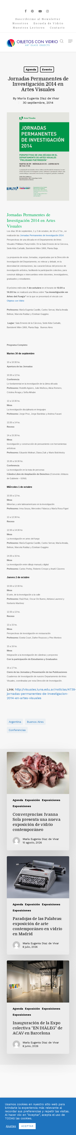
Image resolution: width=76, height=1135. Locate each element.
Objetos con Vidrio (15, 301)
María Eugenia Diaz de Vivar (38, 98)
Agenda (31, 69)
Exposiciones (51, 800)
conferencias (17, 730)
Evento (47, 69)
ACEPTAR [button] (27, 1126)
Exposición (32, 800)
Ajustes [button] (11, 1126)
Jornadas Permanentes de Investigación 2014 (42, 235)
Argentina (15, 721)
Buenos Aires (35, 721)
